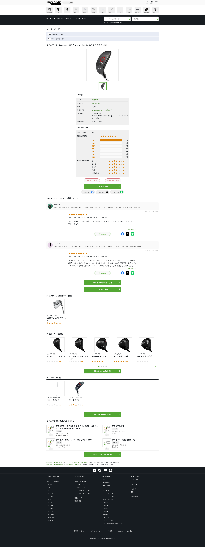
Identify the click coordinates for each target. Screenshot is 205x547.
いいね (101, 234)
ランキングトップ (81, 484)
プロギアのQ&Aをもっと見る (102, 455)
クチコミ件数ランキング (83, 493)
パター (50, 499)
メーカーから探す (80, 476)
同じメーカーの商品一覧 (102, 371)
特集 (132, 492)
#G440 (84, 19)
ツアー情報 (105, 490)
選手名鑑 (106, 517)
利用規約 (110, 531)
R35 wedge (96, 103)
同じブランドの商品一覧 (102, 414)
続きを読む (131, 229)
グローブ (50, 520)
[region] (102, 10)
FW (49, 487)
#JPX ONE (60, 19)
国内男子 (106, 508)
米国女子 (106, 505)
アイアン (50, 493)
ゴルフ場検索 (106, 485)
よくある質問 (134, 479)
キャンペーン (134, 489)
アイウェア (51, 514)
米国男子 (106, 502)
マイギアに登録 (92, 180)
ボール (50, 502)
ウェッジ (50, 496)
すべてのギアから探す (52, 476)
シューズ (50, 511)
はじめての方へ (135, 476)
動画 (103, 479)
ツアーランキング (109, 496)
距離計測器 (51, 517)
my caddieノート (107, 476)
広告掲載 (129, 531)
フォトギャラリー (109, 520)
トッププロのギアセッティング (113, 523)
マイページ (134, 484)
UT (49, 490)
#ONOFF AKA (69, 19)
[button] (155, 366)
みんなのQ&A (106, 482)
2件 (105, 45)
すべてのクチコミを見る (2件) (102, 283)
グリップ (50, 508)
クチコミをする (102, 186)
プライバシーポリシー (97, 531)
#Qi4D (78, 19)
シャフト (50, 505)
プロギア (95, 100)
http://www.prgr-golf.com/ (101, 110)
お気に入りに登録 (113, 180)
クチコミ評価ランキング (83, 490)
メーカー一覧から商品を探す (112, 23)
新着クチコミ (78, 498)
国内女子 (106, 511)
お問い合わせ (134, 496)
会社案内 (120, 531)
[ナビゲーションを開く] (156, 3)
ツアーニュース (108, 493)
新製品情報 (78, 501)
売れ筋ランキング (81, 487)
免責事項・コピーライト (80, 531)
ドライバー (51, 484)
